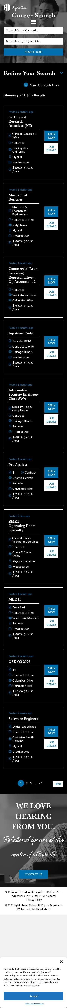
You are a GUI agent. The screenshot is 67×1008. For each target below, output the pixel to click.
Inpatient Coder (21, 333)
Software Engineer (23, 719)
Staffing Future (41, 908)
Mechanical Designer (18, 197)
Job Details (51, 148)
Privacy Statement (34, 1003)
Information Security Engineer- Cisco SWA (24, 394)
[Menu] (33, 22)
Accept (33, 996)
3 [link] (31, 783)
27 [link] (40, 783)
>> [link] (45, 783)
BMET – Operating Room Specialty (22, 525)
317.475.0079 (47, 895)
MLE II (15, 599)
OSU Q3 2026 (19, 661)
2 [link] (27, 783)
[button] (61, 962)
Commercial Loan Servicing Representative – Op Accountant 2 (23, 275)
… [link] (35, 783)
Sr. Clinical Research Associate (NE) (20, 121)
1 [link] (21, 783)
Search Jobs (33, 52)
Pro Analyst (18, 464)
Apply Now (51, 135)
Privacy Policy (34, 899)
